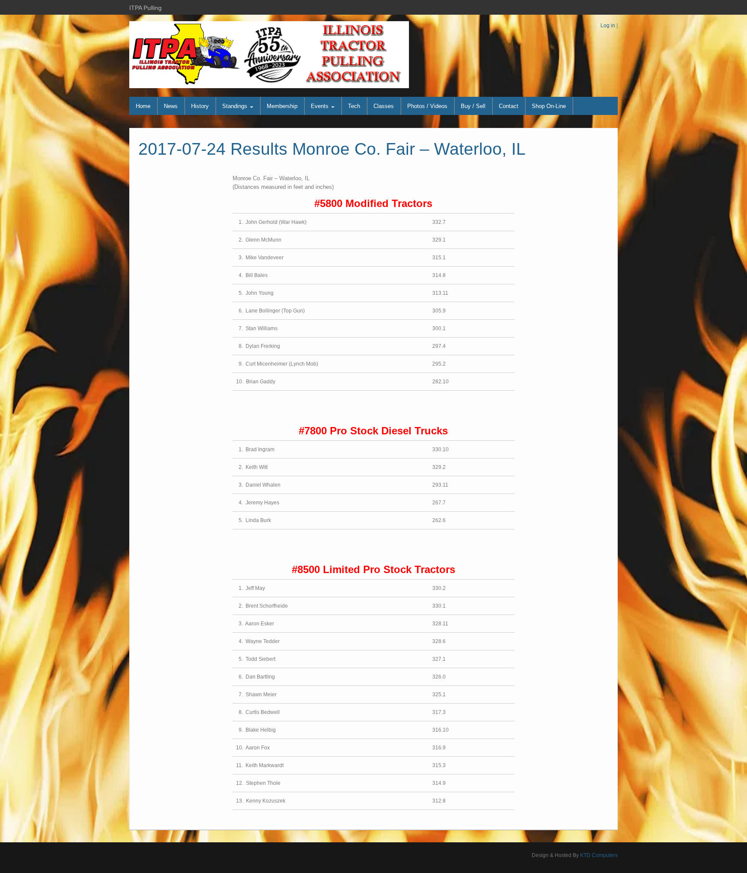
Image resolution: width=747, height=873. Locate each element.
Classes (384, 106)
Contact (508, 106)
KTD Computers (599, 855)
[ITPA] (269, 54)
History (200, 106)
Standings (235, 106)
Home (143, 106)
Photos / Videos (427, 106)
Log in (607, 25)
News (171, 106)
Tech (354, 106)
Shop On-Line (549, 106)
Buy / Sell (473, 106)
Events (320, 106)
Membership (282, 106)
